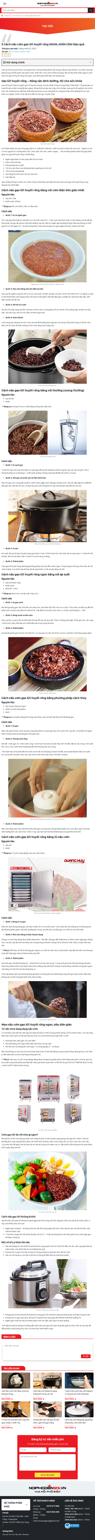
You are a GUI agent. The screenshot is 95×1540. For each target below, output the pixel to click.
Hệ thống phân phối (13, 1504)
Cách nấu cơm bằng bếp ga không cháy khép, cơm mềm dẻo (79, 1421)
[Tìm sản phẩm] (91, 10)
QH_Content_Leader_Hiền (19, 51)
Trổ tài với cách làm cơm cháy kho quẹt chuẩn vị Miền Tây (15, 1421)
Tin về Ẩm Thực (18, 16)
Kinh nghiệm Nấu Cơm (33, 16)
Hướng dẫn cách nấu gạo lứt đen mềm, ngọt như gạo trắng (46, 1421)
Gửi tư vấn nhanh (47, 1475)
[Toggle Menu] (4, 4)
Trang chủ (7, 16)
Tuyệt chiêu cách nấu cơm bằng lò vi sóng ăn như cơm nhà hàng (79, 1392)
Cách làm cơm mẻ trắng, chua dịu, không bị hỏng (15, 1392)
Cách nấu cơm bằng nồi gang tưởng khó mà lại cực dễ (45, 1392)
